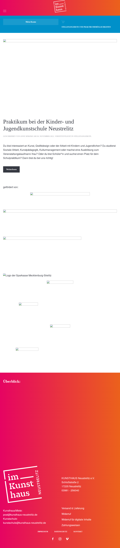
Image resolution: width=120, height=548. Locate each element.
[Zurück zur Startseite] (60, 6)
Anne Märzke (26, 136)
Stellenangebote (82, 136)
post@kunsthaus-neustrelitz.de (20, 514)
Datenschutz (60, 531)
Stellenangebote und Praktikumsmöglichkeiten (86, 27)
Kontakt (78, 531)
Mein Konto (31, 22)
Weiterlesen (11, 169)
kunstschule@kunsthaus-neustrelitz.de (24, 523)
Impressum (43, 531)
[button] (4, 6)
